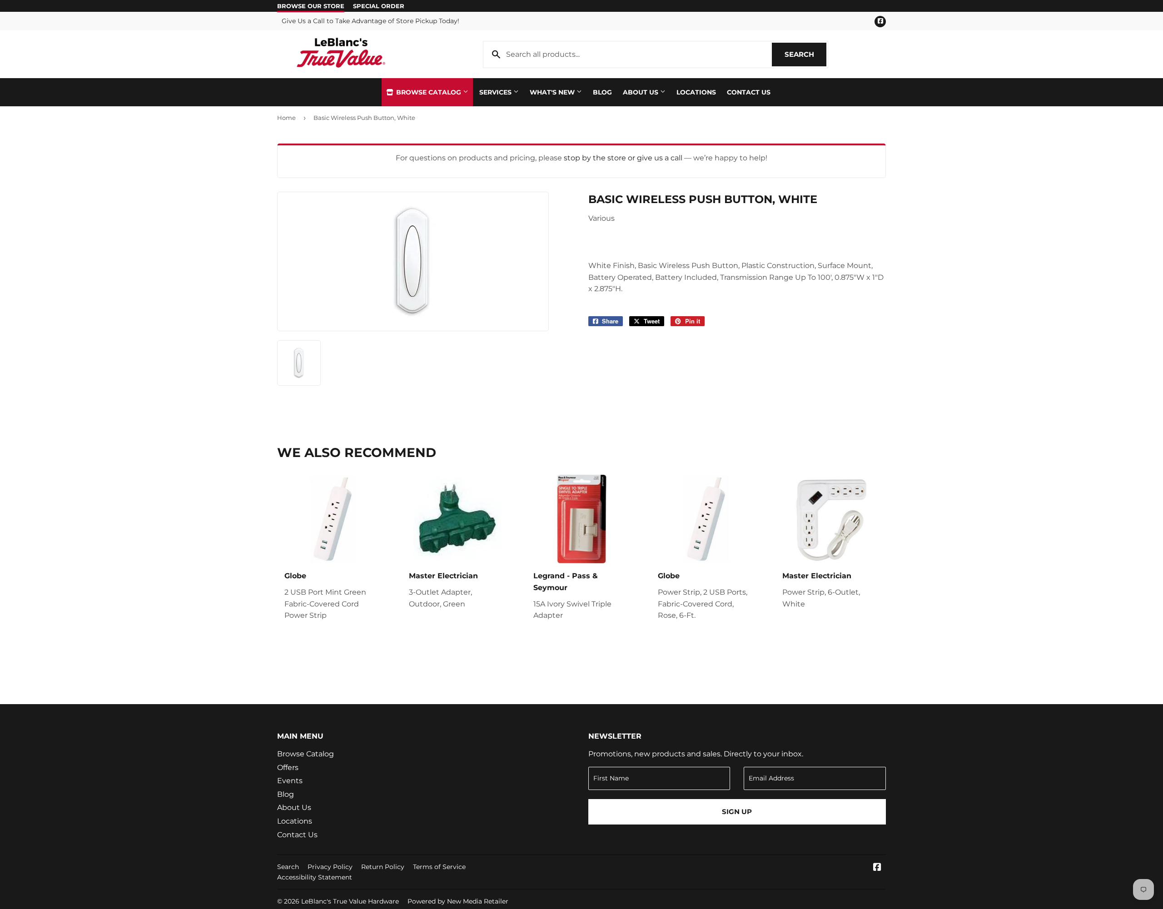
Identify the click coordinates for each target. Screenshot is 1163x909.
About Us (641, 92)
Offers (287, 767)
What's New (553, 92)
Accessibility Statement (314, 877)
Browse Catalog (428, 92)
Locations (696, 92)
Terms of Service (439, 866)
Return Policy (382, 866)
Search (805, 54)
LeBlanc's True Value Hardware (350, 901)
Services (496, 92)
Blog (602, 92)
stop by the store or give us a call (624, 158)
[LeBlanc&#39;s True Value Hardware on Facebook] (877, 868)
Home (286, 117)
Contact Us (748, 92)
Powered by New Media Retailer (458, 901)
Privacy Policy (330, 866)
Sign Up (737, 811)
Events (290, 780)
